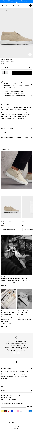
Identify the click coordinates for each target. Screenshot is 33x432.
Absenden (29, 406)
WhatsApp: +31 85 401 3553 (8, 399)
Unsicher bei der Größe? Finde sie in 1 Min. (16, 76)
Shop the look (16, 192)
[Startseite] (16, 5)
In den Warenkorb (21, 73)
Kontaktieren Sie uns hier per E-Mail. (10, 395)
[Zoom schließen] (30, 54)
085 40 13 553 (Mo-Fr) (7, 397)
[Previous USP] (14, 352)
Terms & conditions (16, 426)
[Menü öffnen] (2, 5)
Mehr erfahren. (5, 378)
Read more (4, 285)
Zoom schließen (16, 32)
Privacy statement (16, 428)
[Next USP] (18, 352)
